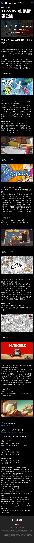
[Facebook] (13, 520)
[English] (16, 524)
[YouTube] (20, 520)
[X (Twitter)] (17, 520)
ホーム (10, 527)
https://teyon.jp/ (7, 425)
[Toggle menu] (32, 3)
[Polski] (18, 524)
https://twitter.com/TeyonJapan (12, 432)
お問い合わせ (22, 527)
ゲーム (15, 527)
